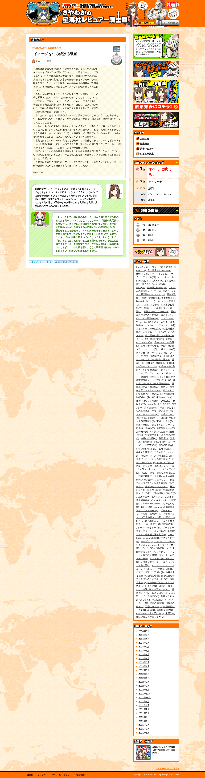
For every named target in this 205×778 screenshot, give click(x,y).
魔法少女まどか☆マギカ (149, 616)
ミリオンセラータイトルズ (155, 562)
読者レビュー (147, 148)
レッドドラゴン (158, 273)
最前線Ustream (165, 428)
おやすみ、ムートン (154, 332)
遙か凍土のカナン (162, 397)
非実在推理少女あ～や (153, 346)
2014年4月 (144, 639)
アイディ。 (152, 373)
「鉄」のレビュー (150, 240)
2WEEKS (150, 445)
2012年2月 (144, 686)
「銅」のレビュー (150, 235)
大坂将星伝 (142, 424)
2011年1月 (144, 732)
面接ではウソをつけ (147, 400)
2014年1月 (144, 650)
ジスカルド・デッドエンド (159, 325)
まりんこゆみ (166, 349)
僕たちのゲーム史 (158, 322)
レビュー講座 (147, 153)
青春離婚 (167, 298)
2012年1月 (144, 689)
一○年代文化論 (162, 568)
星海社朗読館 (150, 298)
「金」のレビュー (150, 224)
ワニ (144, 472)
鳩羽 (49, 61)
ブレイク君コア (161, 267)
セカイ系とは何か (147, 407)
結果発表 (144, 143)
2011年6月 (144, 713)
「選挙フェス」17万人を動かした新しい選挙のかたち (155, 517)
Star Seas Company (152, 775)
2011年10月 (145, 697)
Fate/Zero (143, 267)
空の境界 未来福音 (164, 493)
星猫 (164, 387)
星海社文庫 (156, 339)
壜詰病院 (155, 356)
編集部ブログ (164, 610)
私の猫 (156, 394)
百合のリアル (153, 606)
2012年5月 (144, 674)
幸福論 (149, 428)
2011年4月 (144, 721)
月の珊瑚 (141, 431)
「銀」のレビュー (150, 230)
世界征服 (155, 376)
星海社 (149, 308)
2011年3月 (144, 725)
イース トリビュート (148, 527)
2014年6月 (144, 631)
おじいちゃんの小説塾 (157, 459)
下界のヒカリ (164, 421)
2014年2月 (144, 646)
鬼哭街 (169, 613)
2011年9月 (144, 701)
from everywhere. (153, 503)
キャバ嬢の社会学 (164, 531)
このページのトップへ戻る (167, 768)
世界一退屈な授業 (160, 472)
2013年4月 (144, 666)
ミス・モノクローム (147, 414)
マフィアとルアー (162, 411)
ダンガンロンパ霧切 (152, 548)
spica (151, 404)
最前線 (160, 363)
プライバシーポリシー (61, 775)
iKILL (140, 287)
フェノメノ (151, 304)
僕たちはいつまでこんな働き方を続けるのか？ (155, 483)
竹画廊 (163, 438)
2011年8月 (144, 705)
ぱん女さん (152, 520)
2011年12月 (145, 693)
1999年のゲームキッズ (150, 496)
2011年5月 (144, 717)
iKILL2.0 (146, 507)
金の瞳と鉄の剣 (156, 287)
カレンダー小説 (152, 466)
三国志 (158, 572)
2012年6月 (144, 670)
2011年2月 (144, 729)
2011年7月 (144, 709)
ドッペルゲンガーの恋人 (149, 328)
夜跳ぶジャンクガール (156, 311)
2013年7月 (144, 654)
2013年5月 (144, 662)
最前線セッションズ (156, 486)
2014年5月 (144, 635)
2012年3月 (144, 682)
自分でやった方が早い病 (149, 613)
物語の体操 (156, 603)
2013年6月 (144, 658)
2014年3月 (144, 643)
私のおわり (143, 301)
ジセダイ (146, 541)
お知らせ (144, 138)
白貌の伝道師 (148, 438)
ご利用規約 (80, 775)
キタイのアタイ (166, 404)
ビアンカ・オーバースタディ (151, 352)
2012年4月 (144, 678)
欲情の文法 (152, 435)
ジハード (168, 466)
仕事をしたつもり (158, 479)
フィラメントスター (148, 469)
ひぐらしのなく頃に (154, 284)
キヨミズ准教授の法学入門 (150, 534)
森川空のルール (161, 592)
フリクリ (162, 551)
